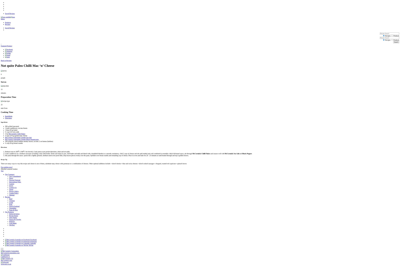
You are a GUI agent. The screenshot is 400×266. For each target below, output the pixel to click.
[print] (7, 57)
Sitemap (11, 195)
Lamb (11, 202)
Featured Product (6, 46)
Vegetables (12, 208)
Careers (11, 184)
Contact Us (13, 187)
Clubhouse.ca (5, 257)
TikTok (30, 245)
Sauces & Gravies (15, 219)
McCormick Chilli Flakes (17, 134)
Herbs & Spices (14, 214)
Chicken (12, 201)
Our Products (9, 212)
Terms (11, 189)
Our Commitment (15, 176)
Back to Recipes (6, 60)
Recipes (7, 24)
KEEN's (12, 221)
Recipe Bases (13, 216)
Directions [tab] (8, 118)
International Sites (15, 182)
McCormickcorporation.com (10, 253)
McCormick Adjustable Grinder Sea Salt (18, 137)
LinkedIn (32, 243)
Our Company (9, 174)
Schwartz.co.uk (6, 264)
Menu (3, 19)
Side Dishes (13, 217)
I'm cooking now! (6, 167)
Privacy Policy (14, 191)
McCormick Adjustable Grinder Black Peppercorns (22, 139)
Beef (10, 199)
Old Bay (12, 225)
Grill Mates (13, 223)
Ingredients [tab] (8, 116)
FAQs (11, 186)
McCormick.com (6, 260)
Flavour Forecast (14, 180)
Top (2, 171)
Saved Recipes (10, 13)
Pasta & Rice (13, 210)
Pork (10, 204)
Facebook (33, 240)
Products (8, 22)
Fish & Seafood (14, 206)
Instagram (33, 241)
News (11, 178)
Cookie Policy (14, 193)
